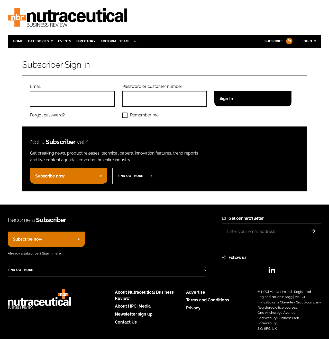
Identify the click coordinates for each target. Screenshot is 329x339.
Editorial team (115, 41)
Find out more (130, 176)
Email (35, 86)
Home (18, 41)
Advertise (195, 292)
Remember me (144, 115)
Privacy (193, 308)
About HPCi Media (133, 306)
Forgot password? (47, 115)
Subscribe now (50, 176)
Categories (38, 41)
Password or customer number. (152, 86)
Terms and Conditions (207, 300)
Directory (86, 41)
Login (306, 41)
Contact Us (126, 322)
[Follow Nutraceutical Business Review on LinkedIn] (272, 271)
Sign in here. (51, 253)
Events (64, 41)
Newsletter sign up (133, 314)
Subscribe (274, 41)
